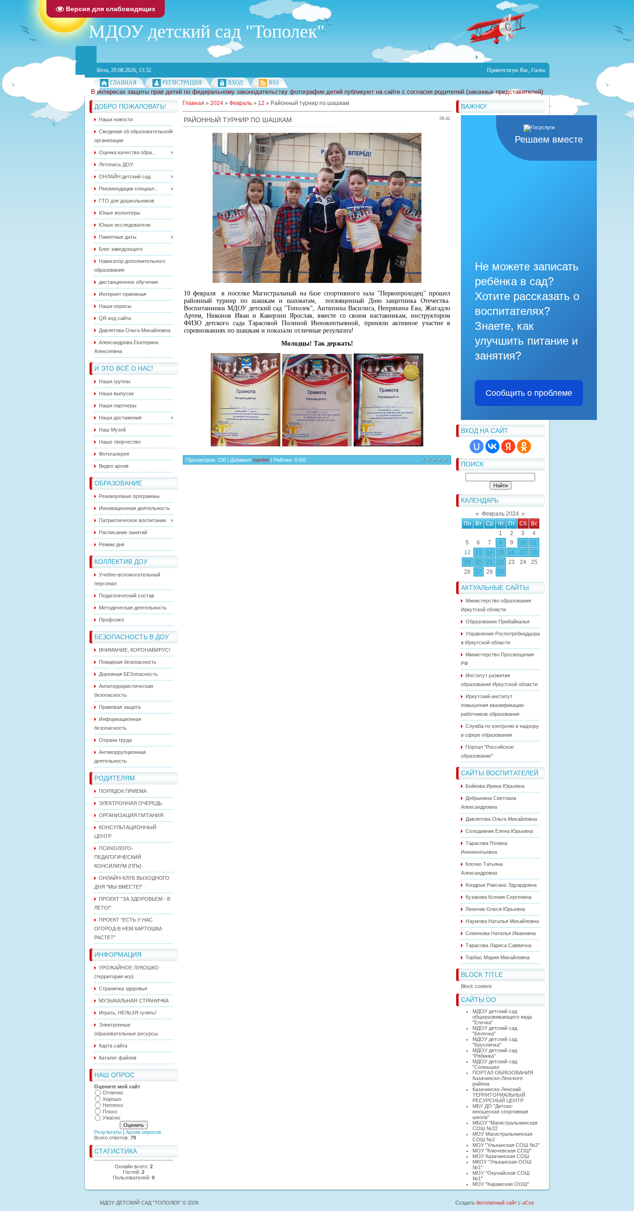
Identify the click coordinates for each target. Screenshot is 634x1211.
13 (478, 552)
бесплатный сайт (496, 1202)
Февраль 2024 (500, 514)
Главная (123, 82)
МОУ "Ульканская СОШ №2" (506, 1145)
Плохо (110, 1111)
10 (523, 542)
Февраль (240, 103)
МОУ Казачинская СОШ (500, 1156)
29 (501, 572)
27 (478, 572)
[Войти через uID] (477, 446)
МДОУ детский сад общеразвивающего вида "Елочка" (502, 1016)
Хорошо (112, 1099)
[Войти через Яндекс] (508, 446)
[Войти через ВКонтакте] (492, 446)
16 (511, 552)
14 (489, 552)
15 (501, 552)
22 (501, 562)
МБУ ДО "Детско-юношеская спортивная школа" (500, 1111)
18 (534, 552)
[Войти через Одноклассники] (524, 446)
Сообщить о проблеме (528, 393)
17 (523, 552)
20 (478, 562)
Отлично (113, 1092)
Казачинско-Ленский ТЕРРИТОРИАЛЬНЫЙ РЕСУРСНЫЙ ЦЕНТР (498, 1095)
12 (467, 552)
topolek (261, 460)
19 (467, 562)
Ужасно (111, 1117)
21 (489, 562)
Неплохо (113, 1105)
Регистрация (182, 82)
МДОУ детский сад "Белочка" (494, 1030)
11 (534, 542)
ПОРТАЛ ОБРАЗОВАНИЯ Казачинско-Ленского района (502, 1078)
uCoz (528, 1202)
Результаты (108, 1132)
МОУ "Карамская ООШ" (500, 1184)
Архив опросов (143, 1132)
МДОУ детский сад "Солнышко (494, 1064)
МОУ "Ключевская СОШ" (501, 1150)
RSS (274, 82)
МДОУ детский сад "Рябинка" (494, 1053)
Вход (235, 82)
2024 (216, 103)
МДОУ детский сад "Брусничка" (494, 1041)
